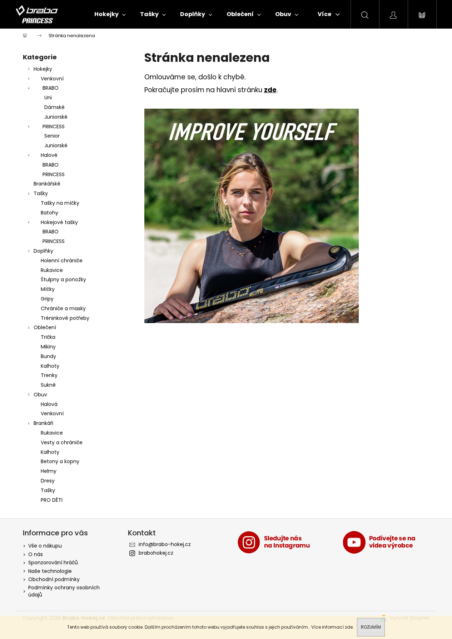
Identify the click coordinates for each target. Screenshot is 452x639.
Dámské (54, 107)
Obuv (40, 394)
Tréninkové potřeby (65, 318)
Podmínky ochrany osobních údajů (64, 591)
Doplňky (43, 250)
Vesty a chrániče (62, 442)
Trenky (49, 375)
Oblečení (45, 327)
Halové (49, 155)
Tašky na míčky (60, 203)
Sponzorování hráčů (53, 562)
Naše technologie (50, 571)
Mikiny (48, 346)
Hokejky (43, 69)
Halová (49, 404)
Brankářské (47, 183)
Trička (48, 337)
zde (349, 627)
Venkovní (52, 78)
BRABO (51, 87)
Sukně (48, 384)
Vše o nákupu (45, 545)
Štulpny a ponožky (63, 279)
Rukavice (52, 270)
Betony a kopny (60, 461)
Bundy (48, 356)
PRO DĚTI (52, 500)
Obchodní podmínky (54, 579)
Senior (52, 135)
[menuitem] (110, 14)
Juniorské (56, 116)
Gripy (47, 298)
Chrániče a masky (63, 308)
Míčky (48, 289)
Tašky (41, 193)
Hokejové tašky (59, 222)
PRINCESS (54, 126)
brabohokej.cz (156, 552)
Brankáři (43, 423)
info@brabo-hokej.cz (165, 544)
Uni (48, 97)
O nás (35, 554)
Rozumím (371, 627)
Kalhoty (50, 366)
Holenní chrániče (62, 260)
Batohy (49, 212)
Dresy (48, 480)
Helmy (48, 471)
